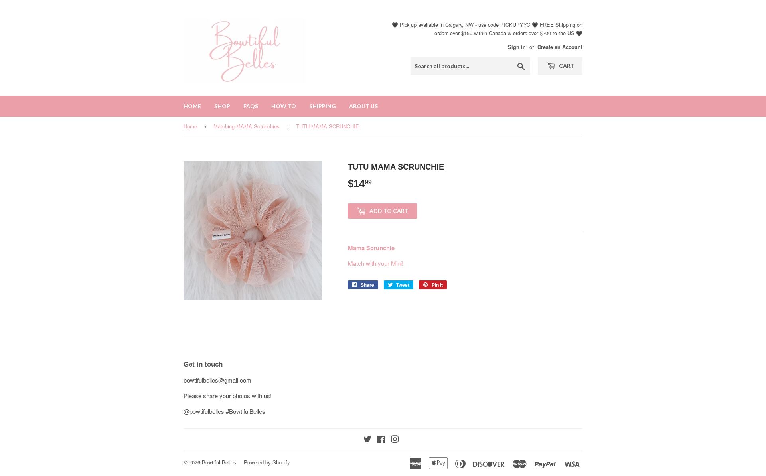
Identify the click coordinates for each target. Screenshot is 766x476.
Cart (566, 65)
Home (192, 106)
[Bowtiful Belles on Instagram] (395, 440)
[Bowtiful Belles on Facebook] (381, 440)
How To (283, 106)
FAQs (250, 106)
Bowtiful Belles (219, 462)
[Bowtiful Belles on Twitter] (367, 440)
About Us (363, 106)
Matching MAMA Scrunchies (246, 126)
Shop (222, 106)
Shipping (322, 106)
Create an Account (559, 47)
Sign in (517, 47)
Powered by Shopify (267, 462)
